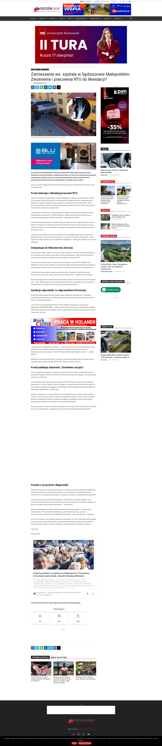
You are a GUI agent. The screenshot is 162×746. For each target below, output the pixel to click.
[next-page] (35, 686)
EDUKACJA (107, 18)
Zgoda (74, 743)
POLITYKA (52, 18)
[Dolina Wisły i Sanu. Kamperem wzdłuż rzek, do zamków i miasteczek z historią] (116, 251)
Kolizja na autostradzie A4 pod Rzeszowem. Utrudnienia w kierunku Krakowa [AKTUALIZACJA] (123, 200)
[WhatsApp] (41, 87)
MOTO (69, 18)
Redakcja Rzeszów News (40, 83)
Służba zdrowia (45, 69)
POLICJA (32, 18)
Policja (105, 210)
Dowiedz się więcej (85, 743)
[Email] (59, 87)
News (41, 67)
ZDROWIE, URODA (95, 18)
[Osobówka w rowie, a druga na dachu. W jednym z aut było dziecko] (86, 668)
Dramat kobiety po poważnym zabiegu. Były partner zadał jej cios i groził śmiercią (41, 679)
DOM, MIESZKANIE (80, 18)
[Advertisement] (64, 633)
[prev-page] (32, 686)
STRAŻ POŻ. (42, 18)
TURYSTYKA (117, 18)
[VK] (54, 87)
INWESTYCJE (107, 327)
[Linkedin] (46, 87)
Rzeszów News (104, 175)
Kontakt (114, 1)
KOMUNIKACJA (104, 194)
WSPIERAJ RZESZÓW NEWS (112, 282)
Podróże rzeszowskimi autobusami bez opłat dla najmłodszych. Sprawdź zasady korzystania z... (107, 200)
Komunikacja (108, 182)
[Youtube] (129, 1)
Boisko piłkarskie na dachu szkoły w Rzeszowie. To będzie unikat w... (115, 356)
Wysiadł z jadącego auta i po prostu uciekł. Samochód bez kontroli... (121, 226)
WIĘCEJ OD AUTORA (59, 657)
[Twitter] (126, 1)
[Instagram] (123, 1)
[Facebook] (120, 1)
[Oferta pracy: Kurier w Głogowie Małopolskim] (116, 160)
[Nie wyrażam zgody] (160, 741)
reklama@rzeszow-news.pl (85, 729)
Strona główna (34, 67)
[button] (131, 19)
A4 (118, 194)
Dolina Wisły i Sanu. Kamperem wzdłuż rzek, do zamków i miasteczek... (114, 266)
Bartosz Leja (104, 359)
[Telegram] (50, 87)
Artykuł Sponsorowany (106, 271)
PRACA (104, 149)
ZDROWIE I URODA (109, 236)
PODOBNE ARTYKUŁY (40, 657)
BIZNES (61, 18)
